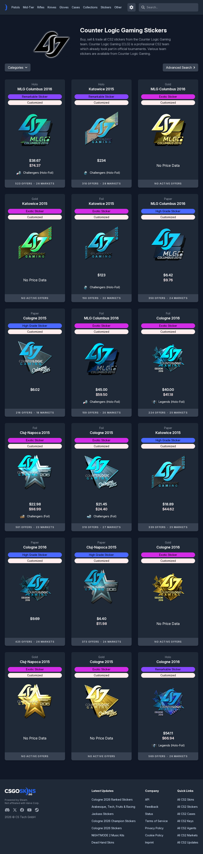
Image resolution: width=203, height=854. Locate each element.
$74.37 (34, 165)
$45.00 (101, 389)
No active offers (168, 183)
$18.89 (168, 504)
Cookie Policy (154, 835)
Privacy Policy (154, 828)
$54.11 (168, 733)
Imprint (149, 842)
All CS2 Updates (187, 842)
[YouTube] (31, 810)
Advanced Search (179, 67)
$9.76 (168, 280)
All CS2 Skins (185, 799)
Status (149, 813)
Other (118, 7)
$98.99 (35, 509)
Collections (90, 7)
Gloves (64, 7)
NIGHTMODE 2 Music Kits (108, 835)
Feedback (151, 806)
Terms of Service (156, 821)
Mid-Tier (28, 7)
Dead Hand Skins (103, 842)
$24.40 (101, 509)
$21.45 (101, 504)
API (147, 799)
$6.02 (35, 389)
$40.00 (168, 389)
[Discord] (9, 810)
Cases (76, 7)
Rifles (40, 7)
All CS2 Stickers (187, 806)
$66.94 (168, 738)
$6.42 (168, 275)
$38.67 (34, 160)
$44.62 (168, 509)
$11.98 (101, 624)
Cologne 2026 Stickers (107, 828)
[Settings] (131, 7)
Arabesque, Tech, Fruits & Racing (113, 806)
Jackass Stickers (103, 813)
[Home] (7, 7)
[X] (16, 810)
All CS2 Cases (186, 813)
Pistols (15, 7)
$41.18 (168, 394)
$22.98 (35, 504)
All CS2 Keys (185, 821)
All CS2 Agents (186, 828)
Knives (52, 7)
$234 (101, 160)
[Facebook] (23, 810)
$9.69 (35, 619)
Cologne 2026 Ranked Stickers (112, 799)
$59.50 (101, 394)
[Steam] (38, 810)
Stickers (106, 7)
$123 (101, 275)
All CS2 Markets (187, 835)
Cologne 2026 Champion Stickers (114, 821)
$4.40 (101, 619)
